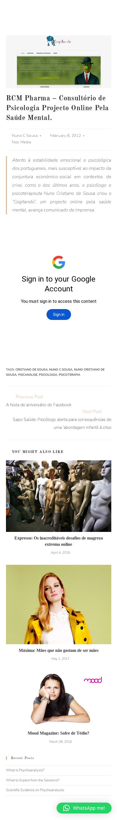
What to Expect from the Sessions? (32, 780)
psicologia (48, 375)
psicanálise (27, 375)
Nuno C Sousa (25, 135)
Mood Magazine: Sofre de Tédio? (58, 733)
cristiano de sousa (32, 370)
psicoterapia (69, 375)
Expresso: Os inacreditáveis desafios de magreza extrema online (58, 541)
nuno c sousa (60, 370)
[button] (84, 808)
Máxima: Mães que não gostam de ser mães (58, 650)
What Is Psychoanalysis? (25, 770)
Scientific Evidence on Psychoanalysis (35, 790)
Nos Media (21, 142)
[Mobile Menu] (115, 10)
